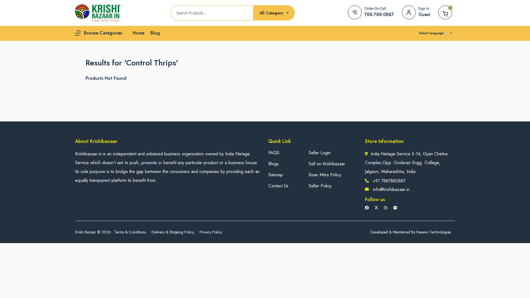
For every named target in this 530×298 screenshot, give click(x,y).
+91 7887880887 (389, 181)
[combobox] (274, 13)
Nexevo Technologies (433, 232)
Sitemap (275, 175)
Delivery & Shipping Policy (173, 232)
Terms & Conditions (130, 232)
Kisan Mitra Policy (325, 175)
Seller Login (320, 153)
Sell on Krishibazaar (327, 164)
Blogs (273, 164)
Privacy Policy (211, 232)
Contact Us (278, 186)
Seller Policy (320, 186)
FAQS (273, 153)
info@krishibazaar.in (391, 189)
